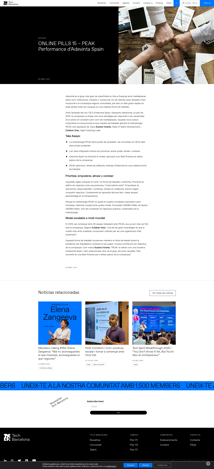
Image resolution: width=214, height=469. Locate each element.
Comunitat (114, 3)
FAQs (193, 445)
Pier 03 (134, 445)
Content (136, 3)
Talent (169, 3)
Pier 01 (133, 440)
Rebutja (145, 465)
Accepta (130, 465)
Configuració (162, 465)
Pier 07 (134, 449)
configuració (111, 466)
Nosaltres (102, 3)
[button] (194, 3)
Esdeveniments (168, 440)
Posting (159, 3)
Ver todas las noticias (162, 293)
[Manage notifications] (208, 464)
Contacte (195, 440)
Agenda (125, 3)
